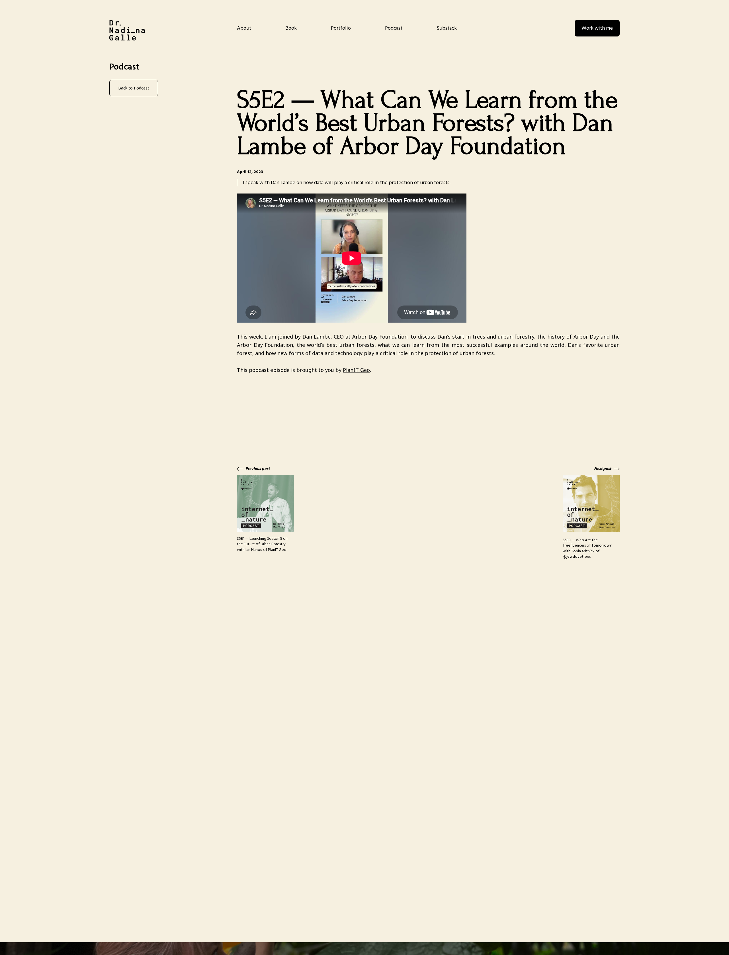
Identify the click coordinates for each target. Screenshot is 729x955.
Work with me (597, 28)
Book (291, 28)
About (244, 28)
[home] (127, 30)
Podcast (393, 28)
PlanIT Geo (356, 369)
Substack (447, 28)
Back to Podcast (133, 88)
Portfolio (341, 28)
